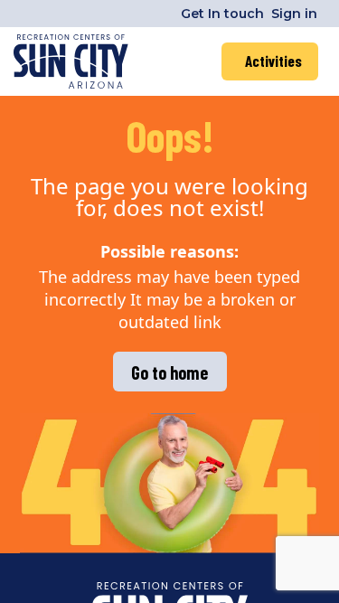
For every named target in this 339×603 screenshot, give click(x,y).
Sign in (294, 13)
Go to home (169, 372)
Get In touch (222, 13)
